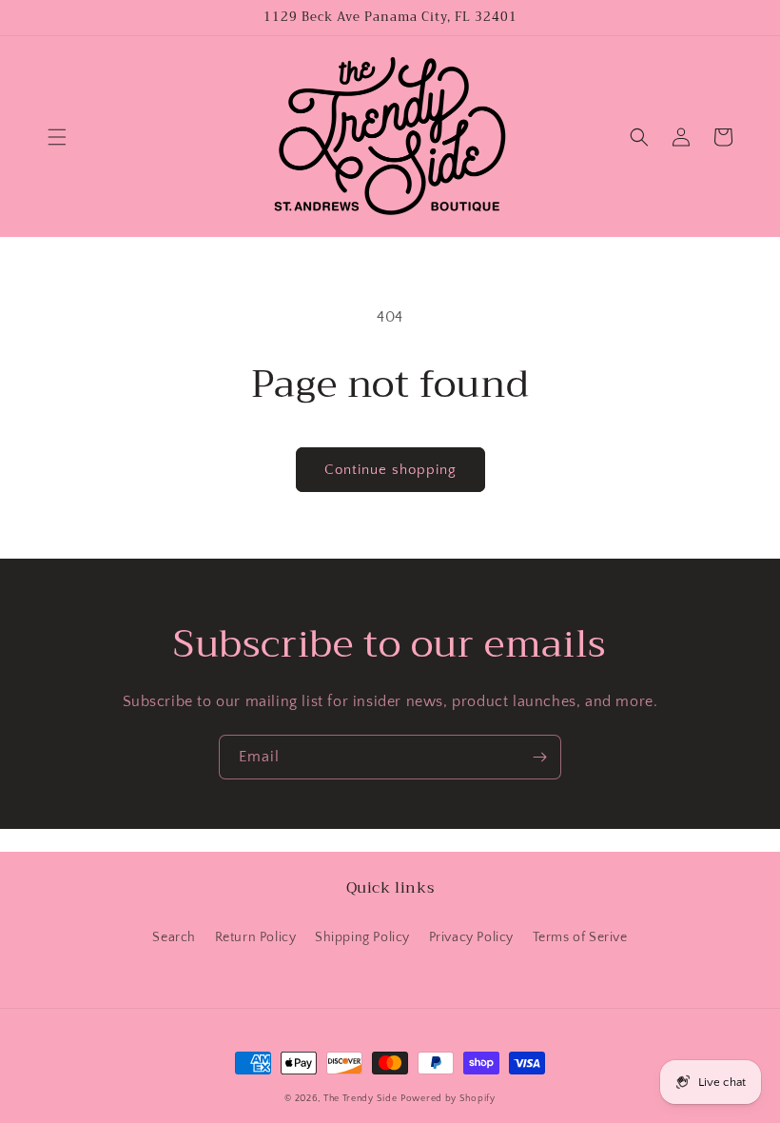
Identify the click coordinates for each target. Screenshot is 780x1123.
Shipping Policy (362, 937)
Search (174, 937)
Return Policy (256, 937)
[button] (57, 137)
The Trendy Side (360, 1098)
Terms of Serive (580, 937)
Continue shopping (390, 470)
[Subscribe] (539, 757)
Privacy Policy (471, 937)
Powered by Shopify (448, 1098)
